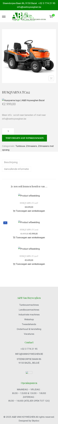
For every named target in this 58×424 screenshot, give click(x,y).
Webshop (29, 319)
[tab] (29, 162)
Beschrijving (11, 162)
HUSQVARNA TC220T (29, 256)
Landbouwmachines (29, 309)
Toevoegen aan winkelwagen (25, 138)
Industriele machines (29, 314)
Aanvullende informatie (16, 169)
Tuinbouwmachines (29, 305)
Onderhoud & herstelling (29, 329)
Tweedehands (29, 324)
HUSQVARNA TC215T (29, 203)
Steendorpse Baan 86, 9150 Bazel (20, 3)
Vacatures (29, 334)
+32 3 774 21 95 (46, 3)
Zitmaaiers (31, 146)
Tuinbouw (20, 146)
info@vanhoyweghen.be (29, 7)
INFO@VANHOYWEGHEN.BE (29, 354)
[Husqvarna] (23, 100)
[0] (51, 16)
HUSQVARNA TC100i (29, 229)
